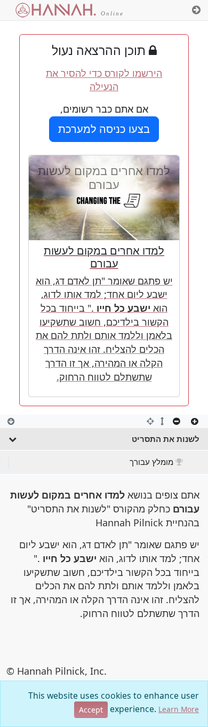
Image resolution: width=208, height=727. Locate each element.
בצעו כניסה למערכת (104, 129)
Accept (91, 710)
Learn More (178, 709)
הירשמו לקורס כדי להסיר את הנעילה (104, 80)
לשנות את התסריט (165, 438)
